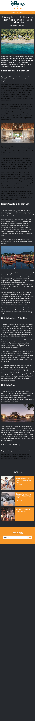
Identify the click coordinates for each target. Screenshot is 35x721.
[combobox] (15, 537)
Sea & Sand (22, 25)
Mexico (12, 25)
